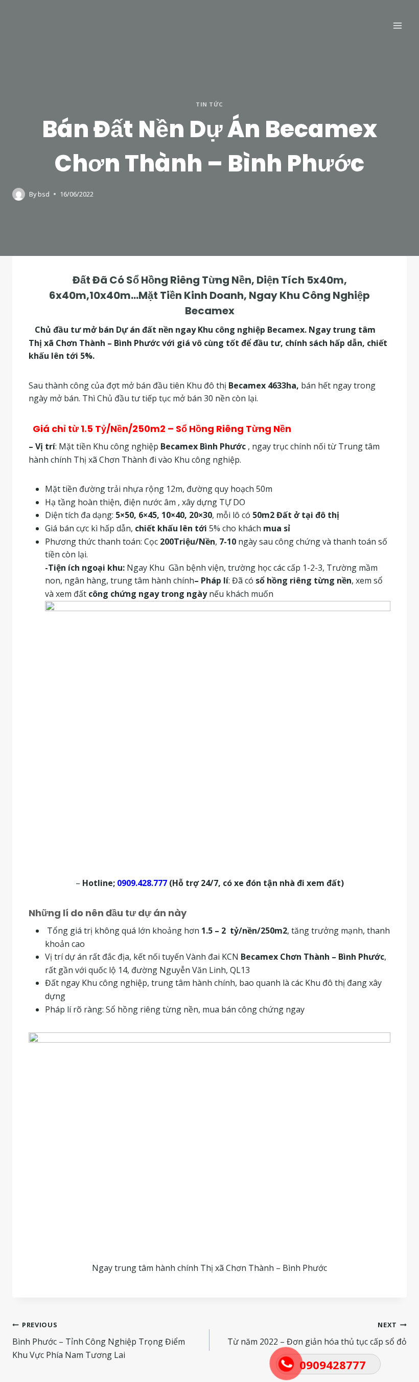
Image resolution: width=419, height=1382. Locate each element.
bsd (44, 194)
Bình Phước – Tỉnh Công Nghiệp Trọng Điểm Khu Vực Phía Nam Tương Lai (98, 1340)
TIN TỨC (209, 104)
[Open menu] (397, 25)
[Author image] (18, 194)
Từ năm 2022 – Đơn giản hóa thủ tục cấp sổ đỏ (317, 1333)
